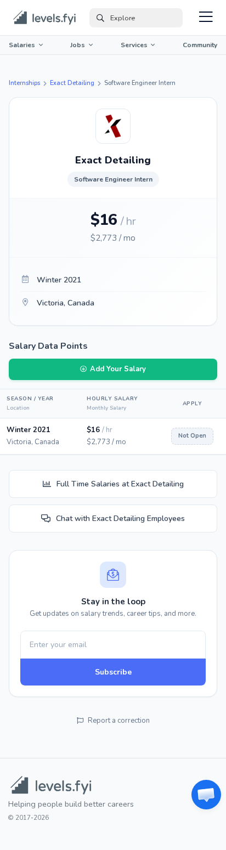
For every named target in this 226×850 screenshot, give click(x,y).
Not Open (192, 436)
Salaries (22, 45)
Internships (24, 83)
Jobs (77, 45)
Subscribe (113, 672)
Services (134, 45)
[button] (206, 794)
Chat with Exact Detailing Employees (120, 518)
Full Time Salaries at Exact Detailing (120, 484)
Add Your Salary (118, 369)
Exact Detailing (72, 83)
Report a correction (119, 721)
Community (200, 45)
